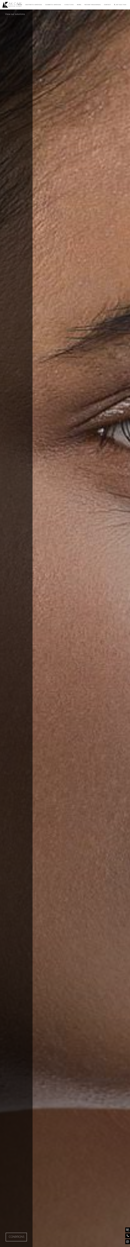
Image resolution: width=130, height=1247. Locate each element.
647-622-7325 (127, 1235)
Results (127, 1241)
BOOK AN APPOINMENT (127, 1229)
